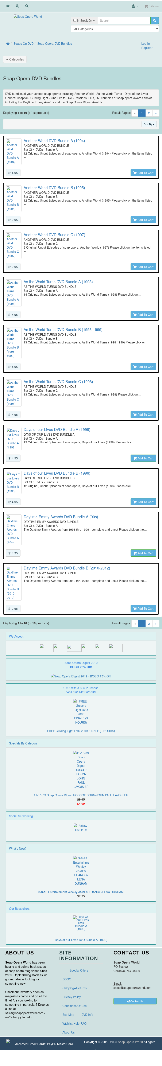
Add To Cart (145, 173)
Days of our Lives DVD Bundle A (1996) (81, 940)
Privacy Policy (71, 997)
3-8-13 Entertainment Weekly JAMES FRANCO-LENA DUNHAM (81, 892)
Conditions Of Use (74, 1006)
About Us (68, 1032)
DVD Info (87, 1014)
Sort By (148, 124)
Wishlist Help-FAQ (74, 1023)
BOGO (66, 979)
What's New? (18, 848)
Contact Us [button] (136, 1001)
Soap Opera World (130, 1042)
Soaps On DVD (24, 43)
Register (147, 48)
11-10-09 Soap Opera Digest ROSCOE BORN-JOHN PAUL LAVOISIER (81, 795)
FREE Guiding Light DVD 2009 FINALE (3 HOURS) (81, 731)
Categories (16, 59)
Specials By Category (23, 743)
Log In (145, 43)
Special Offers (79, 970)
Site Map (68, 1014)
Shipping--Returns (74, 988)
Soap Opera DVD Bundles (54, 43)
